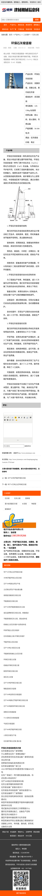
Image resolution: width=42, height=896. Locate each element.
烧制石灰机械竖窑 (10, 712)
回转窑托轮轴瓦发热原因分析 (13, 763)
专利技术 (37, 29)
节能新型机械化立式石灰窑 (13, 654)
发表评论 (28, 446)
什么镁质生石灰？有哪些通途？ (13, 754)
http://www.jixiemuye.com (26, 453)
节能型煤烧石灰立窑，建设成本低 (15, 619)
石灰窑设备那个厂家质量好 (12, 793)
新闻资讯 (29, 25)
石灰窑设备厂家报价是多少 (12, 787)
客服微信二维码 (35, 2)
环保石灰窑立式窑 (10, 659)
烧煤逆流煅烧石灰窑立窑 (12, 595)
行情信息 (21, 29)
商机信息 (21, 25)
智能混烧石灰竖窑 (10, 689)
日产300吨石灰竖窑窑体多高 (12, 781)
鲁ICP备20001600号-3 (25, 857)
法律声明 (29, 832)
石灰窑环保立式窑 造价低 (12, 741)
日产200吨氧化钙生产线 (12, 584)
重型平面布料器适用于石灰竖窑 (13, 818)
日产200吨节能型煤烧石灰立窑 (14, 607)
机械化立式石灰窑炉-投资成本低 (15, 624)
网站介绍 (5, 832)
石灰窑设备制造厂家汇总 (11, 766)
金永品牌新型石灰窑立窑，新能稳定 (16, 613)
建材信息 (5, 29)
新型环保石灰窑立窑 (11, 671)
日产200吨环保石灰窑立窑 (13, 683)
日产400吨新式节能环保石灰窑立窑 (16, 700)
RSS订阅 (29, 836)
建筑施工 (37, 25)
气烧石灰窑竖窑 (9, 724)
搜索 (37, 20)
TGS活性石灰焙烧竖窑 (11, 718)
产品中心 (13, 25)
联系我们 (13, 836)
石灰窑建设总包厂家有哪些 (12, 751)
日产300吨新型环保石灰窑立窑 (14, 706)
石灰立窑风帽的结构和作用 (12, 784)
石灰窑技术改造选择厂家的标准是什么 (16, 790)
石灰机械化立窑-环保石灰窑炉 (14, 636)
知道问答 (29, 29)
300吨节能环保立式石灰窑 (13, 578)
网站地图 (36, 832)
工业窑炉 (26, 35)
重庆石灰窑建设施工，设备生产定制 (15, 811)
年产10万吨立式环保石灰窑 (17, 484)
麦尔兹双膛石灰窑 (11, 504)
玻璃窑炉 (8, 509)
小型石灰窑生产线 (10, 735)
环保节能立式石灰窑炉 (11, 630)
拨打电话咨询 (21, 893)
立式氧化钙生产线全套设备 (13, 589)
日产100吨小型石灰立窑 (12, 648)
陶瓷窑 (33, 504)
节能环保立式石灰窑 (11, 642)
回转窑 (27, 498)
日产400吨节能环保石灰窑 (17, 478)
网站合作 (21, 836)
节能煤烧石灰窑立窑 (11, 601)
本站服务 (13, 832)
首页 (5, 25)
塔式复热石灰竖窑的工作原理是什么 (15, 808)
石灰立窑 (35, 35)
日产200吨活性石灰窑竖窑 (13, 694)
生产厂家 (13, 29)
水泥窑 (24, 504)
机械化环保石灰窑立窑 (11, 665)
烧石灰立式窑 (8, 677)
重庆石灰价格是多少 (9, 814)
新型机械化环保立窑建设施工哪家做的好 (17, 821)
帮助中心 (21, 832)
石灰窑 (7, 498)
